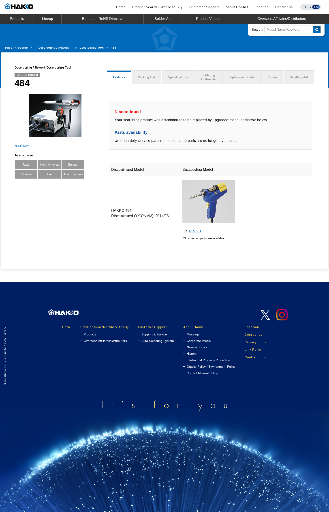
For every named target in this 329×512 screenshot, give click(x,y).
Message (193, 334)
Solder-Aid (162, 19)
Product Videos (208, 19)
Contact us (284, 7)
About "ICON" (22, 145)
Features (119, 77)
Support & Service (154, 334)
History (192, 353)
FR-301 (195, 231)
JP (305, 7)
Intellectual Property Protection (208, 360)
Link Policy (253, 349)
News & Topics (197, 347)
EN (316, 7)
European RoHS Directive (102, 19)
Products (17, 19)
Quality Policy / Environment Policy (211, 366)
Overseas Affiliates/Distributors (281, 19)
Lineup (47, 19)
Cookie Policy (255, 357)
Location (262, 7)
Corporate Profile (199, 341)
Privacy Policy (256, 342)
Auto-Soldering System (157, 341)
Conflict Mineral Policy (202, 373)
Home (121, 7)
